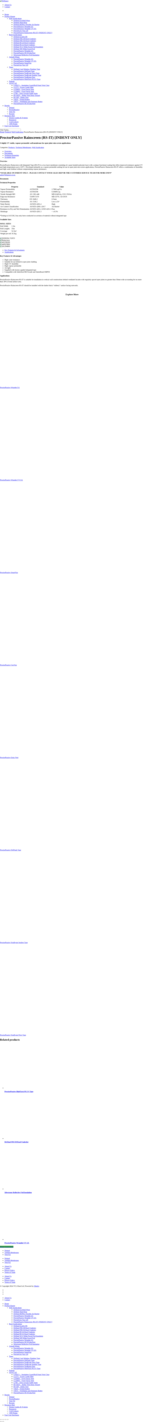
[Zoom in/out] (1, 1419)
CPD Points (13, 124)
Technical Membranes (23, 147)
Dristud (11, 108)
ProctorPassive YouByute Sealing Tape (27, 75)
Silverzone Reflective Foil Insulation (26, 55)
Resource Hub (9, 116)
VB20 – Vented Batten (22, 99)
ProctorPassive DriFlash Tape (24, 71)
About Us (7, 5)
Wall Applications (15, 18)
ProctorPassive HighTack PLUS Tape (27, 79)
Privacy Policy (9, 1270)
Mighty (36, 1286)
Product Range (9, 16)
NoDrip (12, 81)
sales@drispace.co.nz (8, 175)
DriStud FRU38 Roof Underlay (25, 39)
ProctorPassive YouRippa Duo (24, 77)
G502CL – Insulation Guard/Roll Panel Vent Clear (31, 85)
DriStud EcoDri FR (20, 37)
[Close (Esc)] (8, 1419)
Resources (12, 120)
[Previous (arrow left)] (1, 1421)
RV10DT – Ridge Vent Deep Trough (27, 95)
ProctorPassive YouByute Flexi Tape (26, 73)
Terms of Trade (9, 1272)
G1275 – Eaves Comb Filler (24, 87)
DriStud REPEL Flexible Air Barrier (26, 25)
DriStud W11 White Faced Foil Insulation (28, 47)
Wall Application (17, 132)
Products (8, 132)
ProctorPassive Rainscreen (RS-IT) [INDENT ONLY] (33, 33)
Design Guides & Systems (18, 118)
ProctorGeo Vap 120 (21, 31)
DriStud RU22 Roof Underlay (24, 45)
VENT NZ (13, 83)
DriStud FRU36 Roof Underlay (25, 41)
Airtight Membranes (11, 1253)
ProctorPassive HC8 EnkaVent (24, 53)
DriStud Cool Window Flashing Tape (27, 69)
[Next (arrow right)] (3, 1421)
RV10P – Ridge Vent (21, 97)
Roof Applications (15, 35)
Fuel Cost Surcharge (11, 126)
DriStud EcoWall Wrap (22, 20)
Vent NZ (12, 112)
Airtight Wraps (14, 57)
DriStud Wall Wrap (20, 23)
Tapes (11, 67)
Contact (7, 7)
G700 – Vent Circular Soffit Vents (26, 93)
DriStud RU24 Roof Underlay (24, 43)
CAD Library (14, 122)
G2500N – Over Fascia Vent (24, 89)
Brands (7, 106)
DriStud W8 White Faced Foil (24, 49)
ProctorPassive (14, 110)
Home (6, 14)
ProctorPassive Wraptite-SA (23, 27)
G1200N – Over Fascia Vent (24, 91)
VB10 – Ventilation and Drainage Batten (28, 102)
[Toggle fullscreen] (3, 1419)
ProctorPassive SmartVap (22, 63)
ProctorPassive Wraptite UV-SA (25, 29)
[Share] (5, 1419)
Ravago (12, 114)
